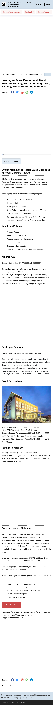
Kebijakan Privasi (19, 702)
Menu (47, 4)
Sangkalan (5, 702)
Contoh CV (29, 12)
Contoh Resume (44, 12)
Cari (48, 74)
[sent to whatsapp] (26, 92)
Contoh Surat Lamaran (12, 12)
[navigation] (11, 161)
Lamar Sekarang (11, 605)
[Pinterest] (22, 92)
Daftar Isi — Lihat (11, 161)
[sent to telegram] (31, 92)
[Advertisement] (26, 44)
